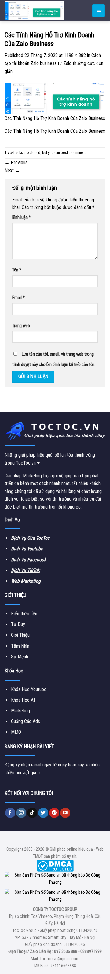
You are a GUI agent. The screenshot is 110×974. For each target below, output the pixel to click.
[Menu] (98, 10)
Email (18, 297)
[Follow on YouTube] (65, 813)
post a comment (73, 152)
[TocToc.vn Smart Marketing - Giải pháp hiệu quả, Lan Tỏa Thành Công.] (41, 10)
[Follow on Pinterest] (54, 813)
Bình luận (21, 217)
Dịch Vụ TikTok (25, 570)
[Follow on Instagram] (21, 813)
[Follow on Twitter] (43, 813)
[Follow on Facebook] (10, 813)
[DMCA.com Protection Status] (55, 865)
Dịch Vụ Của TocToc (30, 538)
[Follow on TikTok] (32, 813)
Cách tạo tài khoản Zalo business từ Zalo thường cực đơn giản (54, 63)
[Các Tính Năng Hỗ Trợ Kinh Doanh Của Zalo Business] (55, 98)
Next (12, 170)
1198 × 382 (75, 55)
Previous (16, 162)
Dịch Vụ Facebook (28, 560)
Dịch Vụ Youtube (27, 549)
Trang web (21, 325)
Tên (16, 270)
